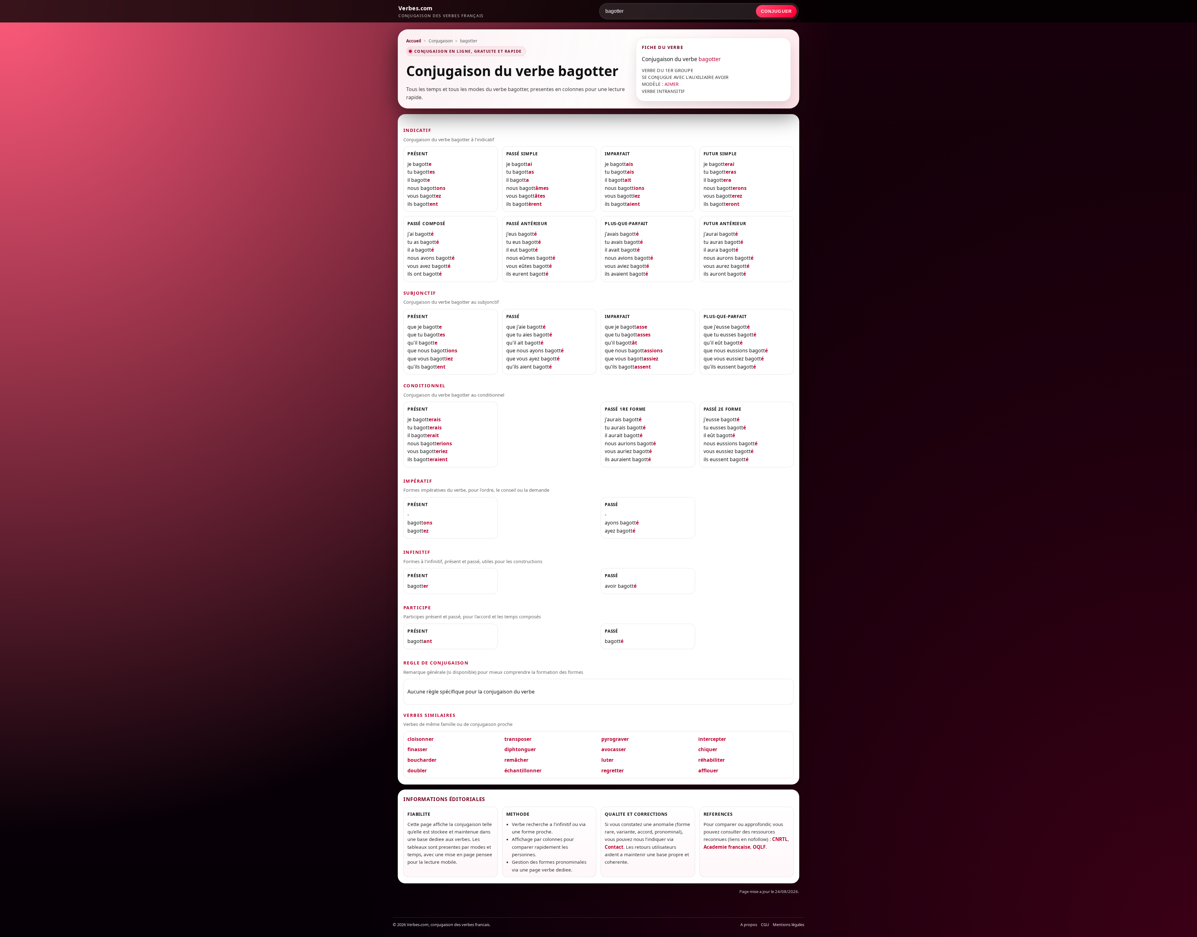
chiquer (707, 749)
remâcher (516, 759)
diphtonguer (520, 749)
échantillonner (522, 770)
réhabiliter (711, 759)
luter (607, 759)
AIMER (672, 84)
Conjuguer (776, 11)
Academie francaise (727, 847)
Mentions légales (788, 924)
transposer (517, 739)
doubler (417, 770)
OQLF (759, 847)
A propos (748, 924)
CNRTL (780, 839)
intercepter (712, 739)
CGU (765, 924)
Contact (614, 847)
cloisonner (420, 739)
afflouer (708, 770)
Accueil (413, 41)
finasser (417, 749)
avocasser (613, 749)
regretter (612, 770)
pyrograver (615, 739)
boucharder (421, 759)
